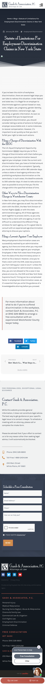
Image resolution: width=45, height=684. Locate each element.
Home (9, 19)
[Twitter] (9, 574)
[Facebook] (3, 574)
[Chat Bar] (22, 680)
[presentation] (19, 528)
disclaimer (21, 535)
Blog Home (22, 370)
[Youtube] (20, 574)
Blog (15, 19)
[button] (15, 341)
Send (7, 543)
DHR (17, 209)
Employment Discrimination (33, 32)
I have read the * (15, 535)
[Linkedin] (14, 574)
